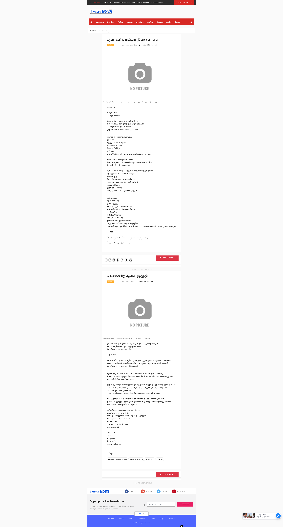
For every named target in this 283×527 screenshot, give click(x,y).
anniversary (126, 238)
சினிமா (120, 22)
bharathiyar (145, 238)
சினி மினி (129, 281)
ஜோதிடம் (110, 22)
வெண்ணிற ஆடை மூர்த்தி (117, 459)
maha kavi (136, 238)
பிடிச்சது (160, 22)
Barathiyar (111, 238)
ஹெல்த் (129, 22)
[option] (121, 2)
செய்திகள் (140, 22)
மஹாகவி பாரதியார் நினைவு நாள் (120, 243)
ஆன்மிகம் (100, 22)
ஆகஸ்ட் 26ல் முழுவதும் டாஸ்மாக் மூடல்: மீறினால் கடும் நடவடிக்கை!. (120, 2)
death (119, 238)
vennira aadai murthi (136, 459)
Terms (131, 518)
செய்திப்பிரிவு (130, 44)
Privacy (121, 518)
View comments (167, 258)
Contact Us (171, 518)
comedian (160, 459)
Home (94, 30)
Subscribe (185, 504)
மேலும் (177, 22)
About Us (111, 518)
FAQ (161, 518)
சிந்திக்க (150, 22)
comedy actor (149, 459)
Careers (152, 518)
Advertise (142, 518)
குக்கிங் (168, 22)
